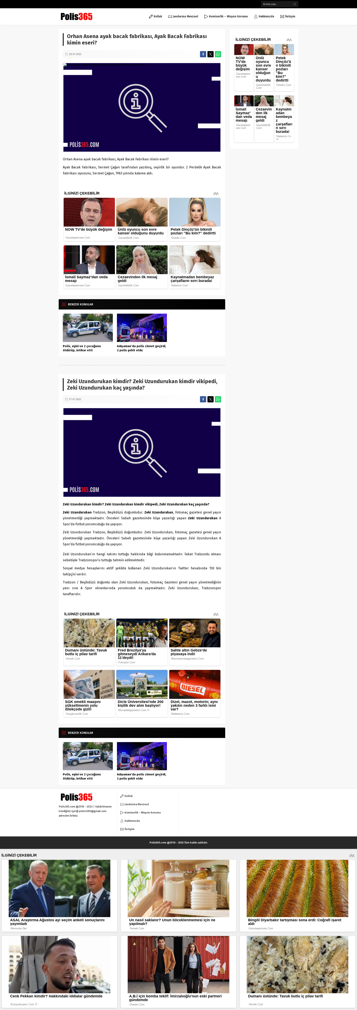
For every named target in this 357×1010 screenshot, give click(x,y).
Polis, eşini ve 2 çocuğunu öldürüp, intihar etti (82, 348)
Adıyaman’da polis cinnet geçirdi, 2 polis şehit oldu (141, 348)
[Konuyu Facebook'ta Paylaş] (203, 54)
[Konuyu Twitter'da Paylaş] (210, 54)
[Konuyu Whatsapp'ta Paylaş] (218, 54)
